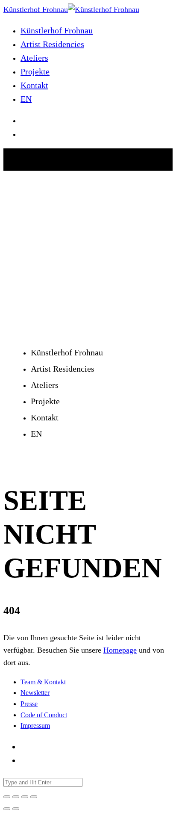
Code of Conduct (44, 714)
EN (26, 98)
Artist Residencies (52, 44)
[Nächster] (15, 808)
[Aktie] (15, 796)
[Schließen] (6, 796)
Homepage (120, 650)
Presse (29, 703)
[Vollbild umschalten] (24, 796)
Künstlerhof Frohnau (57, 30)
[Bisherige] (6, 808)
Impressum (35, 725)
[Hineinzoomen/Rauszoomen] (33, 796)
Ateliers (34, 57)
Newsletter (35, 692)
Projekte (35, 71)
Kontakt (34, 85)
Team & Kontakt (43, 682)
